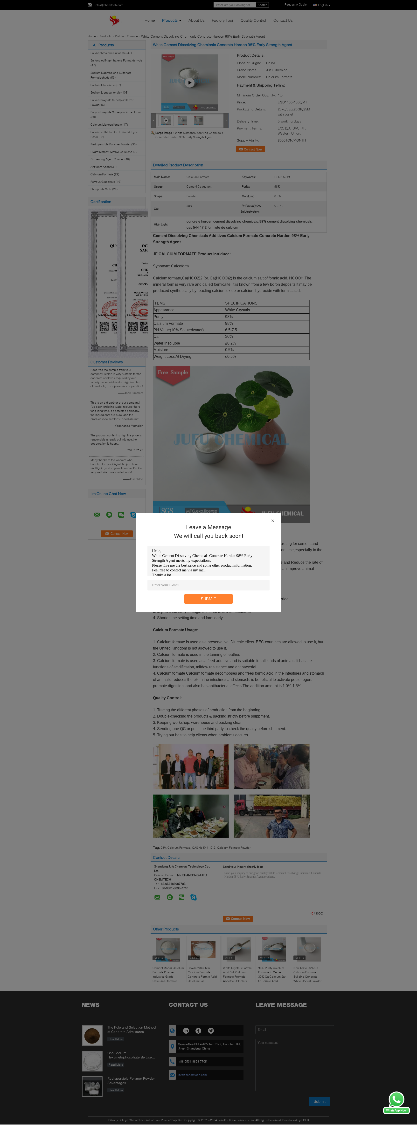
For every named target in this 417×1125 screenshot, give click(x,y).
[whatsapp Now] (396, 1102)
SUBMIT (208, 598)
